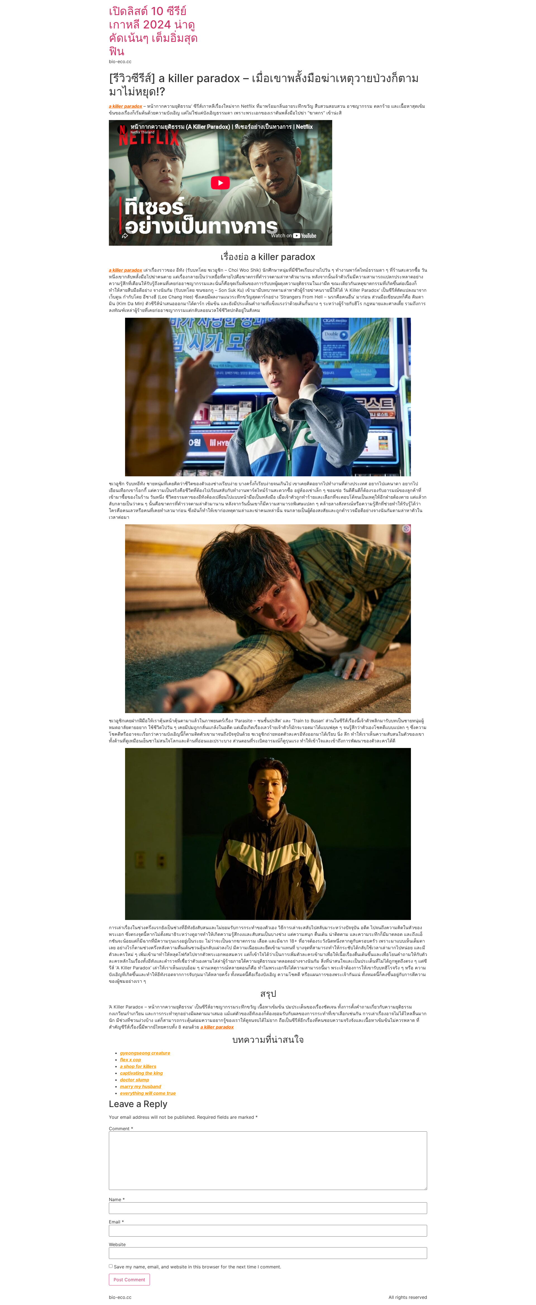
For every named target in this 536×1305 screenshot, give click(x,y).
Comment (121, 1128)
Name (117, 1199)
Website (117, 1244)
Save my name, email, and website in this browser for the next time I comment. (197, 1267)
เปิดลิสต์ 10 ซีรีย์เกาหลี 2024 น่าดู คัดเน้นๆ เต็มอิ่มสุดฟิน (153, 31)
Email (116, 1222)
